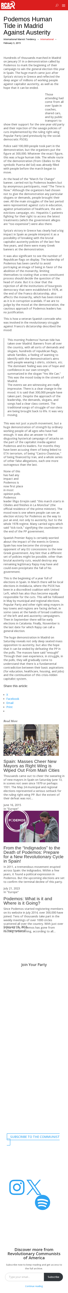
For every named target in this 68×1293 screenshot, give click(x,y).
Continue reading (34, 1286)
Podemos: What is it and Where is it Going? (27, 901)
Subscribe (53, 1277)
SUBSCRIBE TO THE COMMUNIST (35, 1137)
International (47, 39)
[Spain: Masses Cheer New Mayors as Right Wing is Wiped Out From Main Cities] (31, 755)
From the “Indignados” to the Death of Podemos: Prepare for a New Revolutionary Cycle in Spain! (33, 854)
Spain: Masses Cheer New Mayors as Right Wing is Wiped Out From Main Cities (31, 766)
